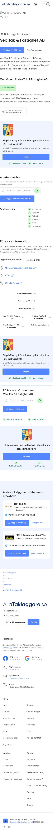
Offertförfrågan (33, 712)
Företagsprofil (36, 523)
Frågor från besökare (12, 779)
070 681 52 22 (14, 670)
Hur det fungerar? (11, 611)
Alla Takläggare (9, 648)
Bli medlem (8, 766)
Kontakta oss (9, 718)
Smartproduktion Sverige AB (21, 822)
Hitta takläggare (11, 615)
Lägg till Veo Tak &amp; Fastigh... (19, 199)
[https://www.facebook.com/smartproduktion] (4, 826)
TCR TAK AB (20, 504)
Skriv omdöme (8, 88)
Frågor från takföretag (36, 785)
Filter (5, 731)
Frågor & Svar (9, 725)
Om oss (6, 712)
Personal (30, 718)
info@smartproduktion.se (19, 678)
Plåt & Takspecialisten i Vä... (31, 535)
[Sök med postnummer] (37, 190)
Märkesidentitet (33, 738)
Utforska (30, 705)
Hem (5, 705)
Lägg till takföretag (13, 50)
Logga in (7, 759)
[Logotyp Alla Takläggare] (25, 604)
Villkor (29, 731)
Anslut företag (32, 766)
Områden (30, 725)
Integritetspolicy (10, 738)
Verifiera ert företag (35, 772)
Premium (30, 792)
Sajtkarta (7, 744)
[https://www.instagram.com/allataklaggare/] (9, 826)
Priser (28, 798)
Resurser (30, 805)
